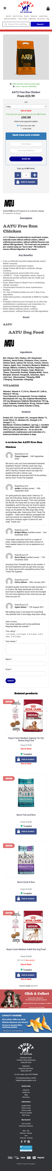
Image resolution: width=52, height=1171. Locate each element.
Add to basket (28, 182)
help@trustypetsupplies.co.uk (26, 1080)
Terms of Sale (22, 19)
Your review (11, 641)
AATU (5, 237)
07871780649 (33, 1074)
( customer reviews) (12, 213)
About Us (8, 16)
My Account (41, 19)
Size (26, 102)
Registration (32, 19)
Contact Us (34, 16)
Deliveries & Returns (10, 19)
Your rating (11, 631)
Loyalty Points (43, 16)
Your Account (26, 1124)
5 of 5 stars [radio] (16, 636)
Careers (26, 16)
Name (9, 659)
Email (9, 669)
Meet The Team (17, 16)
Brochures (26, 1097)
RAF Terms (26, 1115)
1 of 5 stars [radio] (10, 634)
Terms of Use (26, 1108)
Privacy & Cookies (26, 1113)
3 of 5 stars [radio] (32, 634)
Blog (47, 19)
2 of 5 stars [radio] (21, 634)
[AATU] (9, 203)
